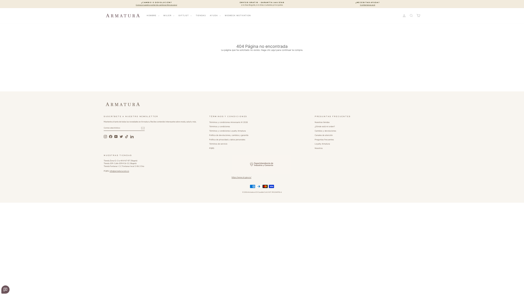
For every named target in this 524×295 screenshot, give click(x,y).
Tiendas (201, 15)
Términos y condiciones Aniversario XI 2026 (228, 122)
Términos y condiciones (219, 126)
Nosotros (319, 148)
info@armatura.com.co (119, 171)
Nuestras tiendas (322, 122)
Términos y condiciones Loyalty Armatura (227, 131)
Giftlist (184, 15)
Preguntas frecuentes (324, 139)
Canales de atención (324, 135)
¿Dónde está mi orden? (325, 126)
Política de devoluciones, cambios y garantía (228, 135)
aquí (273, 50)
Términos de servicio (218, 144)
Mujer (167, 15)
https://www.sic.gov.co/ (241, 177)
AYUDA (214, 15)
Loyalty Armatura (322, 144)
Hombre (152, 15)
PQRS (211, 148)
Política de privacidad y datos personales (227, 139)
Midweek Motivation (238, 15)
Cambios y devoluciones (325, 131)
